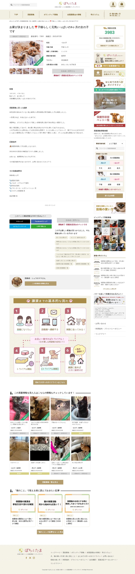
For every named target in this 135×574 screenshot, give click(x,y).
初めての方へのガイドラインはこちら (50, 382)
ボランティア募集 (51, 14)
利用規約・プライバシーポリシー (109, 329)
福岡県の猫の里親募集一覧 (64, 264)
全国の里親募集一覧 (62, 268)
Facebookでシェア (41, 221)
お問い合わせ (101, 323)
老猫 (118, 184)
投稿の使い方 (55, 560)
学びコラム (95, 14)
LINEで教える (41, 226)
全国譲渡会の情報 (74, 14)
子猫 (100, 184)
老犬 (118, 168)
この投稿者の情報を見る (40, 283)
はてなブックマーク (19, 226)
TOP (16, 14)
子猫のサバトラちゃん (59, 422)
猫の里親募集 (115, 174)
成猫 (109, 184)
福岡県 (34, 21)
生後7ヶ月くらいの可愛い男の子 (66, 260)
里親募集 (31, 14)
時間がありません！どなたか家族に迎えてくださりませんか (72, 243)
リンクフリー (101, 334)
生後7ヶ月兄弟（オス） (38, 462)
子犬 (100, 168)
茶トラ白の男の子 (61, 237)
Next (41, 53)
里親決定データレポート (107, 560)
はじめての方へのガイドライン (89, 556)
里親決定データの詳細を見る (108, 45)
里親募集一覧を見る (50, 482)
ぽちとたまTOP (14, 21)
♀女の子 (116, 163)
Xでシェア (19, 221)
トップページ (55, 552)
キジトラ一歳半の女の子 (78, 237)
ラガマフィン (14, 462)
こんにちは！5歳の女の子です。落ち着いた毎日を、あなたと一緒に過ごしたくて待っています (72, 255)
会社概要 (92, 560)
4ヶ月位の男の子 (77, 462)
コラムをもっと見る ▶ (109, 289)
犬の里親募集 (115, 158)
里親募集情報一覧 (25, 21)
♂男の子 (103, 163)
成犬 (109, 168)
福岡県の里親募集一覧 (82, 264)
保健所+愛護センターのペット (110, 189)
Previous (12, 53)
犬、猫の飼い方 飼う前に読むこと (63, 556)
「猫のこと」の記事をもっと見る (50, 532)
